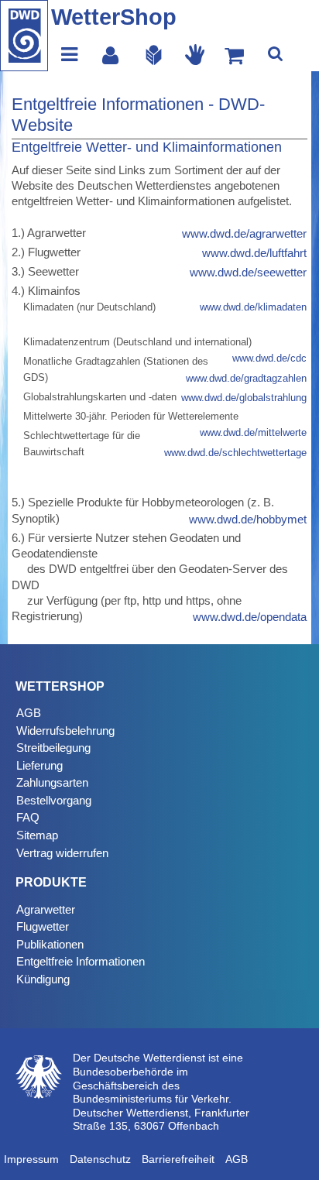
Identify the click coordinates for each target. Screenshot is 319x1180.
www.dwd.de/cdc (269, 358)
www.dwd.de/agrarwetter (244, 233)
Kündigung (43, 979)
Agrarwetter (45, 909)
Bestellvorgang (53, 800)
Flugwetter (42, 926)
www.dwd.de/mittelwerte (253, 432)
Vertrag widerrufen (62, 852)
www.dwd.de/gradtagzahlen (246, 378)
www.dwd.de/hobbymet (248, 519)
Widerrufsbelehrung (65, 730)
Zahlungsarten (52, 782)
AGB (28, 712)
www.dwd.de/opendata (250, 616)
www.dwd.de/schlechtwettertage (235, 452)
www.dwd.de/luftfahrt (254, 252)
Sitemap (37, 835)
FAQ (27, 817)
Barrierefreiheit (178, 1159)
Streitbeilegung (53, 747)
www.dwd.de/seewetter (248, 272)
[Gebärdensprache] (194, 54)
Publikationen (50, 944)
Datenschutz (100, 1159)
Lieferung (39, 765)
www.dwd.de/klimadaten (253, 307)
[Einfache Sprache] (153, 54)
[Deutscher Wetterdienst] (24, 35)
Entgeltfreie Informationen (80, 961)
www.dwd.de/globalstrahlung (244, 397)
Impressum (31, 1159)
